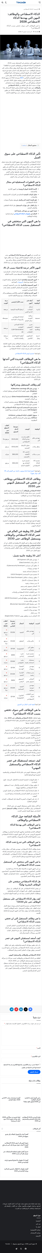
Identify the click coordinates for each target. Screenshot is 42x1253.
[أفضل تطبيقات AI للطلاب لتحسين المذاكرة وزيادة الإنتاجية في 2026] (35, 1171)
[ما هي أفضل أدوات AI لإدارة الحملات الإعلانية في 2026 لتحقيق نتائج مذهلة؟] (31, 1090)
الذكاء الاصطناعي (28, 9)
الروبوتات (20, 282)
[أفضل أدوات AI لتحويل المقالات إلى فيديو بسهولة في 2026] (35, 1137)
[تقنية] (21, 2)
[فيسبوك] (30, 1009)
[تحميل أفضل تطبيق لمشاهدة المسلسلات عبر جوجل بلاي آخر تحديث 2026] (35, 1154)
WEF (21, 78)
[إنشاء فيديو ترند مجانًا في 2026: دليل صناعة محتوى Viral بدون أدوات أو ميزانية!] (11, 1110)
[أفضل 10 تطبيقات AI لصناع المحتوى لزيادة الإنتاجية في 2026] (35, 1163)
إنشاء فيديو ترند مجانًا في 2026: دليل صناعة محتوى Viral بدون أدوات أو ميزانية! (11, 1119)
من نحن (38, 1224)
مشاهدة (24, 145)
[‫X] (26, 1009)
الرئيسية (36, 9)
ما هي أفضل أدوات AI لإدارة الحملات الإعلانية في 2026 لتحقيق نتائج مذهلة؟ (31, 1099)
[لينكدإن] (21, 1009)
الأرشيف (38, 1236)
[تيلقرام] (12, 1009)
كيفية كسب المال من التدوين (26, 704)
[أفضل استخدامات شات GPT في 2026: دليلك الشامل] (11, 1090)
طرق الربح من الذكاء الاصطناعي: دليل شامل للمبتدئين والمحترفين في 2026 (31, 1119)
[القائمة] (40, 3)
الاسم (38, 1048)
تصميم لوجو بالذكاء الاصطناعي (24, 353)
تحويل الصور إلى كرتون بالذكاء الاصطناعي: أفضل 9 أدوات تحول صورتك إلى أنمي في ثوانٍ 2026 (15, 1145)
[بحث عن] (2, 3)
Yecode (36, 31)
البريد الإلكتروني (35, 1056)
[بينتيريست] (16, 1009)
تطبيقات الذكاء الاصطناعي (22, 214)
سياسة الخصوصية (35, 1230)
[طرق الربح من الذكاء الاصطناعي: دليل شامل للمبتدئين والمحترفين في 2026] (31, 1110)
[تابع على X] (33, 31)
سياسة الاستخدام (36, 1233)
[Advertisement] (21, 118)
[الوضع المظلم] (6, 3)
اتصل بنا (38, 1227)
